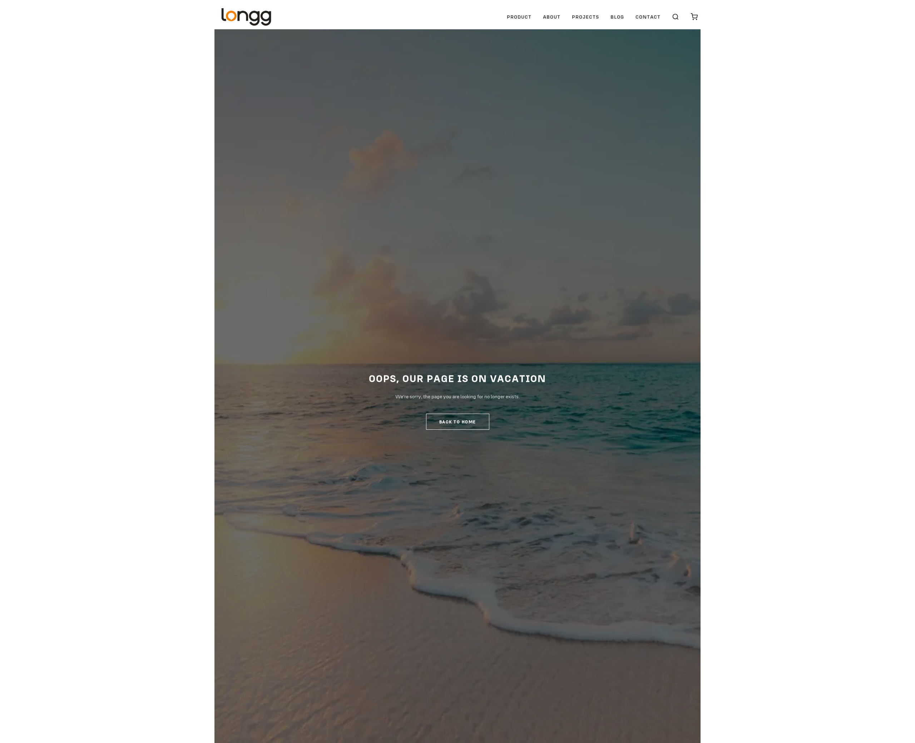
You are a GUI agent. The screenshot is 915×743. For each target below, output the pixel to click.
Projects (585, 17)
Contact (648, 17)
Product (519, 17)
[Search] (675, 16)
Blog (617, 17)
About (551, 17)
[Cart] (694, 16)
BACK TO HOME (457, 421)
